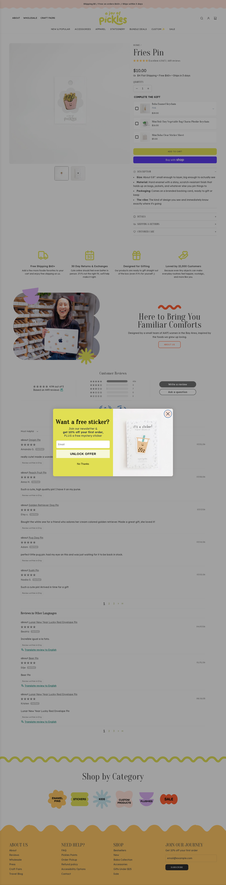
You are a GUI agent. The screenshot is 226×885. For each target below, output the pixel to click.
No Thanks (83, 464)
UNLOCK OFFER (83, 454)
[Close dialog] (168, 414)
